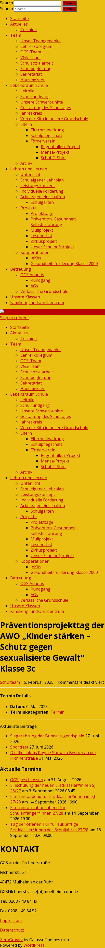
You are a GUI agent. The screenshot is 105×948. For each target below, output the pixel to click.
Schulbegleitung (35, 68)
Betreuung (20, 269)
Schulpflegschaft (46, 135)
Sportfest (19, 747)
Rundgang (40, 280)
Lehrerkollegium (36, 46)
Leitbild (27, 91)
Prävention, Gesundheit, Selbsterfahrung (54, 221)
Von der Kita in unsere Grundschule (54, 119)
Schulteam (10, 682)
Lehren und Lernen (28, 169)
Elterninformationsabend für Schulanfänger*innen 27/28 (37, 810)
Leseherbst (41, 235)
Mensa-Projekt (55, 152)
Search (6, 3)
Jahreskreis (31, 113)
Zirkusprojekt (44, 241)
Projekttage (42, 213)
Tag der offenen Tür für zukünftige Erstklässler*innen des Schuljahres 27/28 (49, 827)
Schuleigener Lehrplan (42, 180)
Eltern (26, 124)
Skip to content (14, 317)
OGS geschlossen (26, 779)
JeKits (36, 258)
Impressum (11, 920)
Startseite (19, 18)
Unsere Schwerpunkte (41, 102)
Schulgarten (42, 202)
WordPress (33, 945)
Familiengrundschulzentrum (37, 302)
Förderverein (43, 141)
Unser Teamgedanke (40, 41)
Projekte (28, 208)
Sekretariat (31, 74)
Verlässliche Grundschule (44, 291)
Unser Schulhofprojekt (52, 247)
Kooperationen (34, 252)
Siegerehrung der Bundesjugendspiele (47, 736)
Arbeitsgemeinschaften (42, 196)
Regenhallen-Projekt (60, 146)
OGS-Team (30, 52)
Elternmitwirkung (47, 130)
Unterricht (30, 174)
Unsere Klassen (25, 297)
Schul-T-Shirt (53, 157)
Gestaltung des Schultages (45, 107)
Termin (57, 712)
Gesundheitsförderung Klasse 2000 (64, 263)
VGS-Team (30, 57)
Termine (28, 29)
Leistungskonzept (37, 185)
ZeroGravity (11, 939)
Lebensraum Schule (29, 85)
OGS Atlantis (32, 274)
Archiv (26, 163)
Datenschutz (12, 930)
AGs (34, 286)
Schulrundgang (35, 96)
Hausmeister (32, 80)
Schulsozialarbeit (36, 63)
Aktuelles (19, 24)
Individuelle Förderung (41, 191)
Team (15, 35)
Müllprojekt (42, 230)
